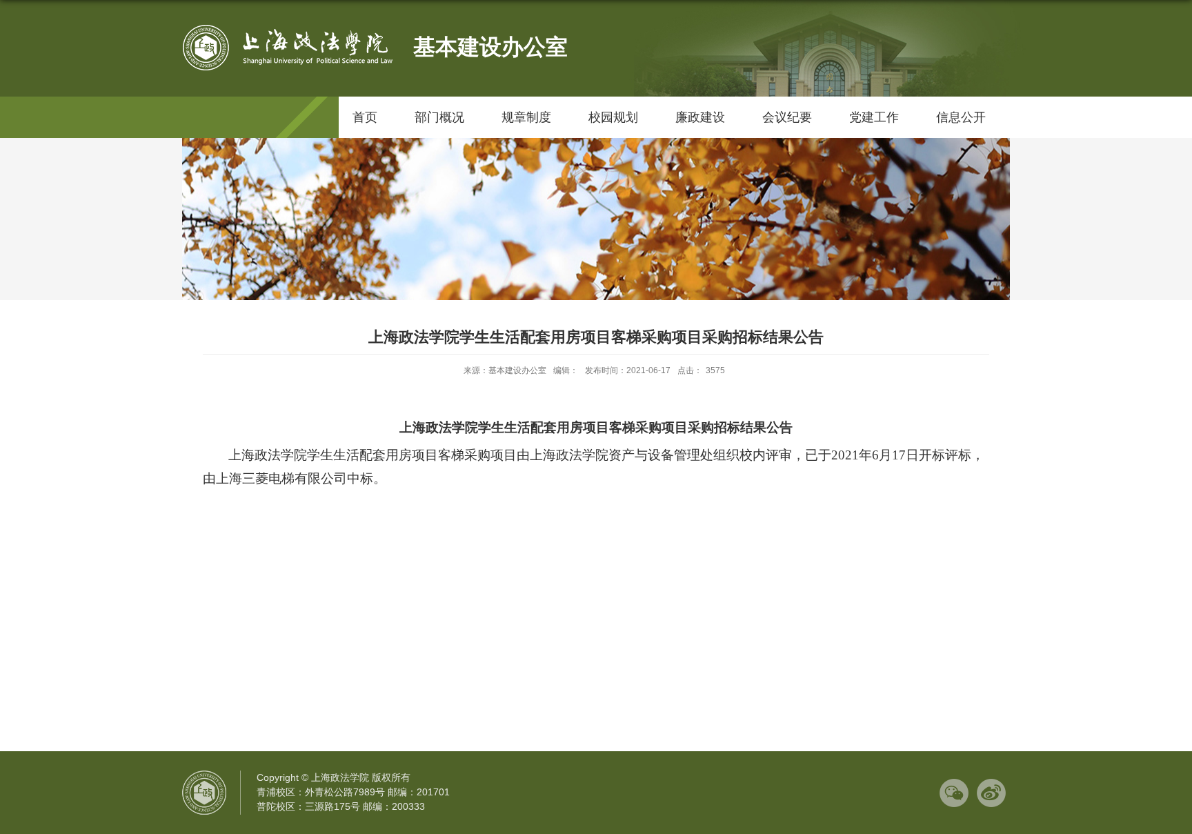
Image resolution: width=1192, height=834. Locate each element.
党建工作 (874, 117)
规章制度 (526, 117)
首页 (364, 117)
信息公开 (961, 117)
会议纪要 (787, 117)
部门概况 (439, 117)
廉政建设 (700, 117)
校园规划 (613, 117)
